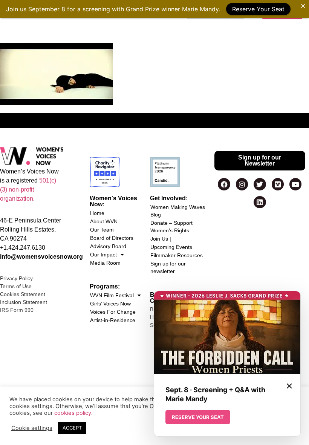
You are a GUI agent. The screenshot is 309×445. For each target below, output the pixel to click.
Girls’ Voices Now (110, 304)
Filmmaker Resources (176, 255)
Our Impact (103, 255)
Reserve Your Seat (258, 9)
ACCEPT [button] (72, 428)
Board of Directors (111, 238)
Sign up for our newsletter (168, 267)
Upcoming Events (171, 247)
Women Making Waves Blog (177, 211)
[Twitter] (260, 184)
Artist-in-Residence (112, 320)
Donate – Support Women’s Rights (171, 226)
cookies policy (72, 413)
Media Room (105, 263)
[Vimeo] (278, 184)
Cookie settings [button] (31, 428)
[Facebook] (224, 184)
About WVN (104, 221)
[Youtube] (295, 184)
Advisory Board (108, 246)
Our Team (102, 230)
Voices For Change (113, 312)
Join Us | (160, 239)
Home (97, 213)
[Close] (303, 6)
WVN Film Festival (112, 295)
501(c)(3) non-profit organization (28, 189)
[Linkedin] (260, 202)
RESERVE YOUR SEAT (198, 417)
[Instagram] (242, 184)
